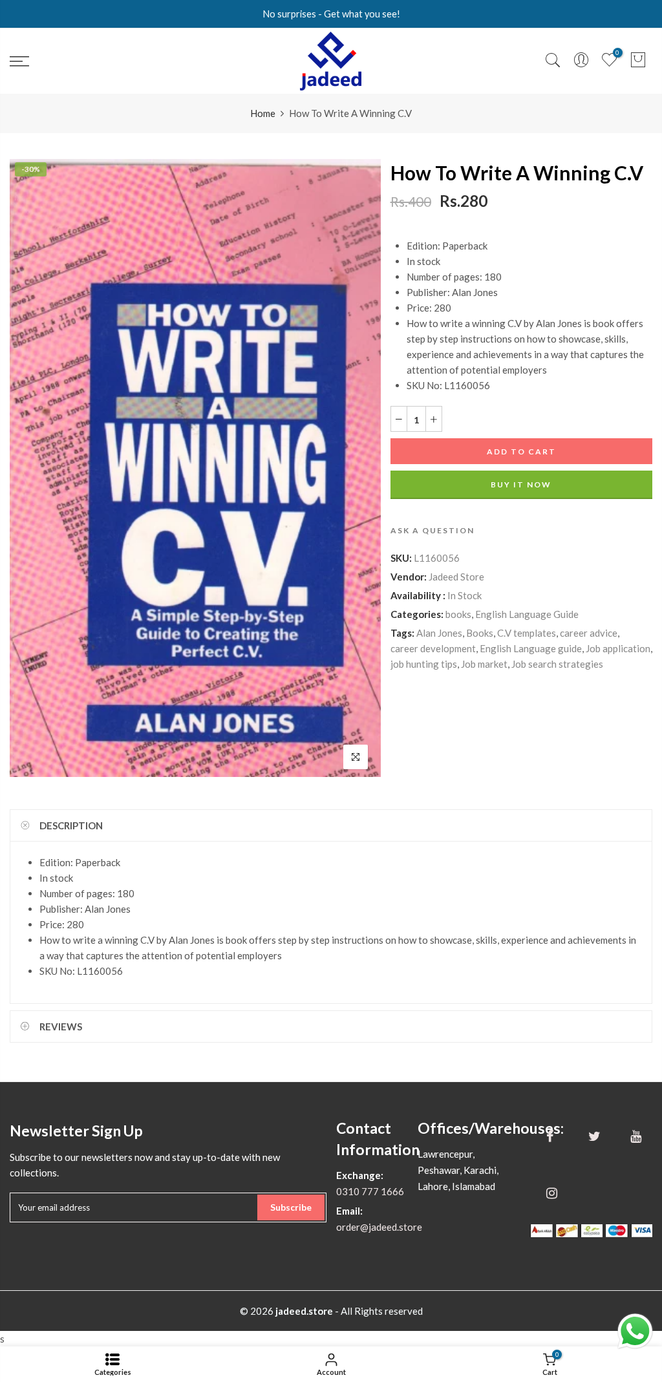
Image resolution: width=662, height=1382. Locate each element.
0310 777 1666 (370, 1191)
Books (479, 633)
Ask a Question (432, 530)
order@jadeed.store (379, 1227)
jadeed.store (304, 1311)
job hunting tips (423, 664)
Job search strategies (557, 664)
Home (262, 113)
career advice (588, 633)
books (458, 614)
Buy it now (521, 484)
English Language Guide (527, 614)
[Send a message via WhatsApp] (635, 1331)
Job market (484, 664)
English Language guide (531, 648)
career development (433, 648)
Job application (618, 648)
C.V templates (526, 633)
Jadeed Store (456, 576)
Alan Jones (439, 633)
